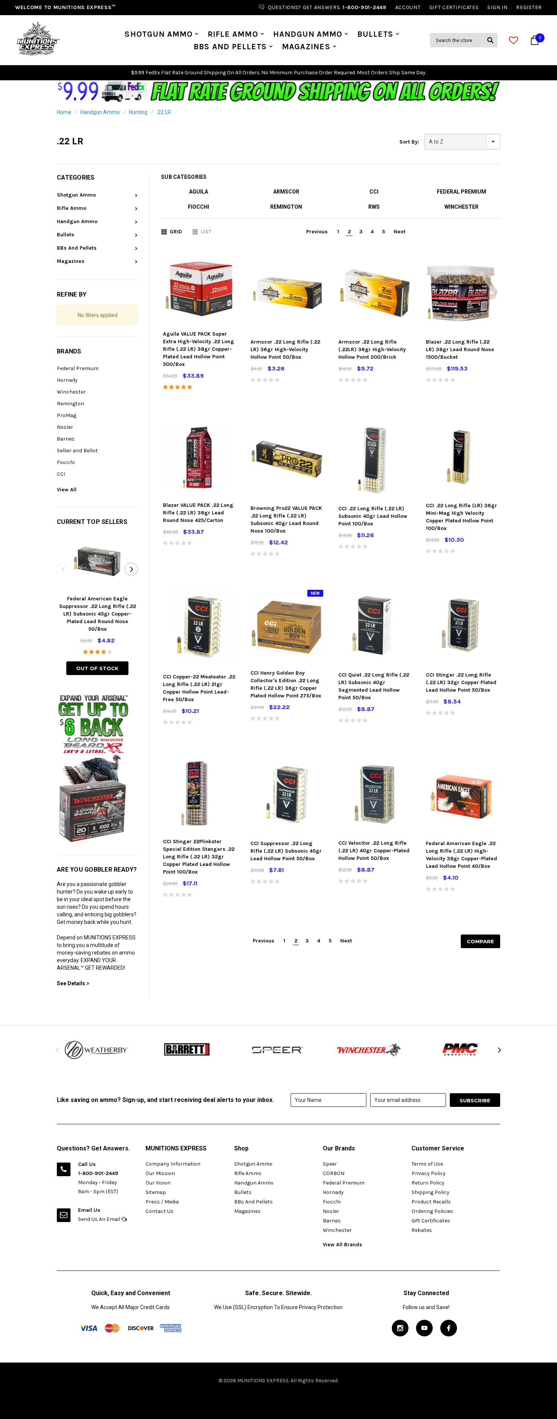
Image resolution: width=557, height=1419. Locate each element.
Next (399, 231)
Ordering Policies (432, 1211)
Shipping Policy (430, 1192)
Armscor (286, 192)
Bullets (375, 34)
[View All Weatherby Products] (96, 1050)
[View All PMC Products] (460, 1049)
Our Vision (158, 1183)
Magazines (306, 46)
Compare (480, 941)
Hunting (138, 112)
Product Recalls (431, 1202)
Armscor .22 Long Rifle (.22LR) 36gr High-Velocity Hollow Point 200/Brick (372, 349)
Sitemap (156, 1192)
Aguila (198, 192)
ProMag (66, 415)
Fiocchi (66, 462)
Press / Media (162, 1202)
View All (67, 489)
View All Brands (342, 1244)
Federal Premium (78, 368)
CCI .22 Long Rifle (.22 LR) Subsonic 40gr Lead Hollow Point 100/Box (372, 516)
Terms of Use (427, 1164)
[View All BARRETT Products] (187, 1049)
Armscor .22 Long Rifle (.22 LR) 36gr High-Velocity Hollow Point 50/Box (285, 349)
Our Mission (160, 1173)
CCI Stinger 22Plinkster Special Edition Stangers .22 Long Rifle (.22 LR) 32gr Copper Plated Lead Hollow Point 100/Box (199, 856)
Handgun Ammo (308, 34)
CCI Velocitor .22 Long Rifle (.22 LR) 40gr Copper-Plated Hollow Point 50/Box (374, 850)
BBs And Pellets (230, 46)
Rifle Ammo (233, 34)
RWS (374, 207)
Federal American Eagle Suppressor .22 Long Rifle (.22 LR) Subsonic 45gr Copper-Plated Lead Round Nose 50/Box (97, 613)
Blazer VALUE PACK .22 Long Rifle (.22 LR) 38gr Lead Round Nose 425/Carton (198, 513)
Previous (317, 231)
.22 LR (163, 112)
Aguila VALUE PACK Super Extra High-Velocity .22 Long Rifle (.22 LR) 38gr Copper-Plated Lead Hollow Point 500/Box (198, 349)
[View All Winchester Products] (369, 1049)
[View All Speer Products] (278, 1049)
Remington (70, 403)
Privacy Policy (428, 1173)
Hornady (67, 380)
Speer (330, 1164)
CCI (61, 474)
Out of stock (97, 668)
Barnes (66, 439)
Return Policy (427, 1183)
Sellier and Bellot (77, 450)
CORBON (333, 1173)
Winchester (71, 392)
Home (64, 112)
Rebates (421, 1230)
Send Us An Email (99, 1219)
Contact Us (160, 1211)
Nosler (65, 427)
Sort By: (409, 142)
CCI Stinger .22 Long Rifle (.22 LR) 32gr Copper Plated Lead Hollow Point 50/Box (461, 682)
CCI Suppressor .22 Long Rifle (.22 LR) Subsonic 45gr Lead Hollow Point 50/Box (286, 851)
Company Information (173, 1164)
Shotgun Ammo (158, 34)
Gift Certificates (430, 1220)
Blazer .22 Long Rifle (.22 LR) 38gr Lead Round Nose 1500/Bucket (460, 349)
